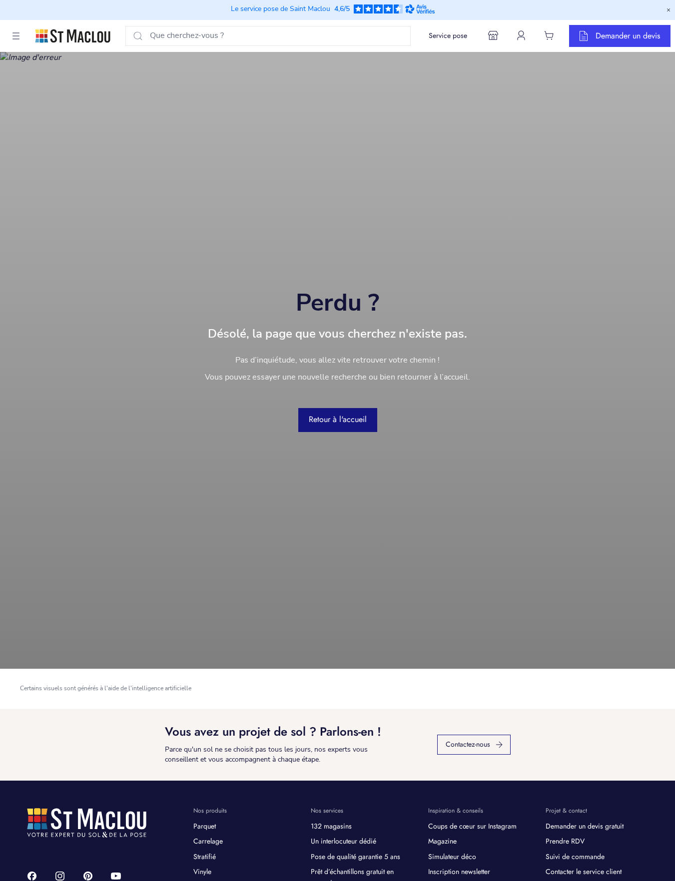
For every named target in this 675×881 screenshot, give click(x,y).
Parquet (204, 826)
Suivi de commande (575, 857)
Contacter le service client (584, 872)
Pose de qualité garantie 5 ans (355, 857)
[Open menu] (16, 36)
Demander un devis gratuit (585, 826)
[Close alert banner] (669, 10)
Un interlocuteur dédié (343, 841)
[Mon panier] (549, 35)
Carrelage (208, 841)
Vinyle (202, 872)
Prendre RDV (565, 841)
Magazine (442, 841)
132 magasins (331, 826)
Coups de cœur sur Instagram (472, 826)
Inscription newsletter (459, 872)
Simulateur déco (452, 857)
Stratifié (204, 857)
